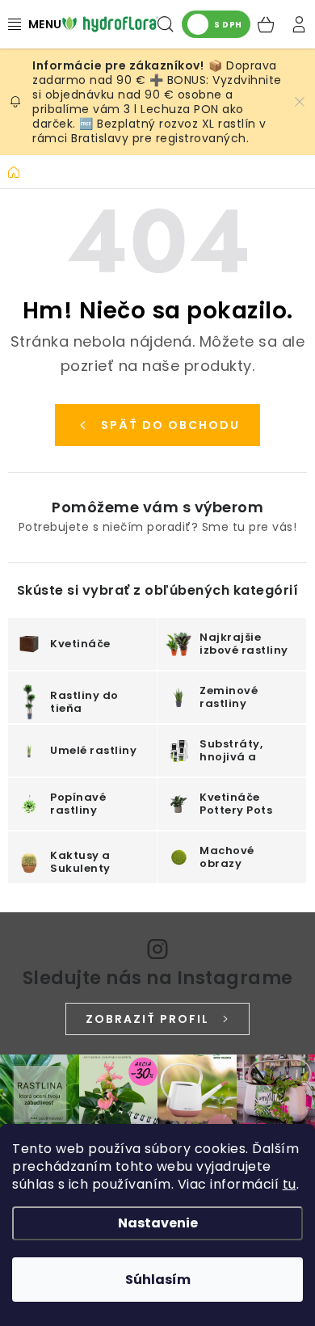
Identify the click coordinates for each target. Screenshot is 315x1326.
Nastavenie (158, 1223)
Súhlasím (158, 1279)
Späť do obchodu (170, 425)
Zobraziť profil (147, 1019)
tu (289, 1184)
